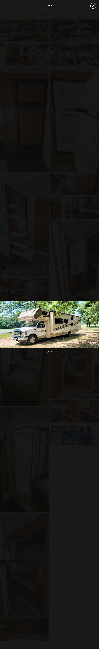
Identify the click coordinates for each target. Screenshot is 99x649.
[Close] (93, 6)
